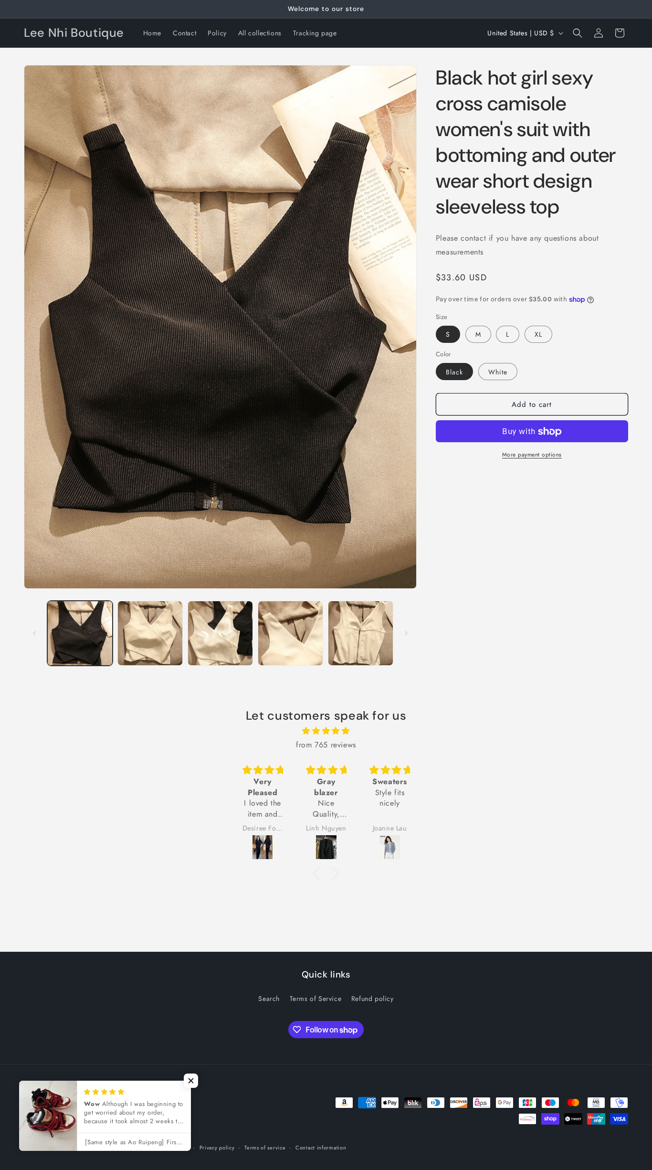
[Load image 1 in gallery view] (80, 633)
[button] (577, 32)
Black (454, 372)
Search (269, 998)
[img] (326, 731)
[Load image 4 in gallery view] (290, 633)
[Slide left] (34, 633)
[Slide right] (406, 633)
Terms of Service (316, 998)
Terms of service (264, 1147)
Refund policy (372, 998)
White (497, 372)
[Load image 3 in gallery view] (220, 633)
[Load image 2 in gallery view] (150, 633)
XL (538, 334)
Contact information (320, 1147)
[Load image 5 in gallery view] (360, 633)
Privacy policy (217, 1147)
